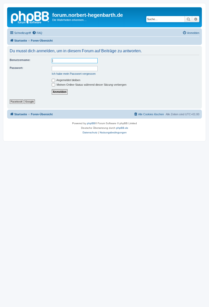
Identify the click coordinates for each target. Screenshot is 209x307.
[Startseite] (30, 16)
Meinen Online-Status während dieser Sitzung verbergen (91, 84)
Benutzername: (20, 59)
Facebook (16, 101)
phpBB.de (122, 127)
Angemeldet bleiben (68, 80)
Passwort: (16, 67)
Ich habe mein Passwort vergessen (74, 73)
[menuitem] (37, 33)
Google (29, 101)
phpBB (91, 123)
